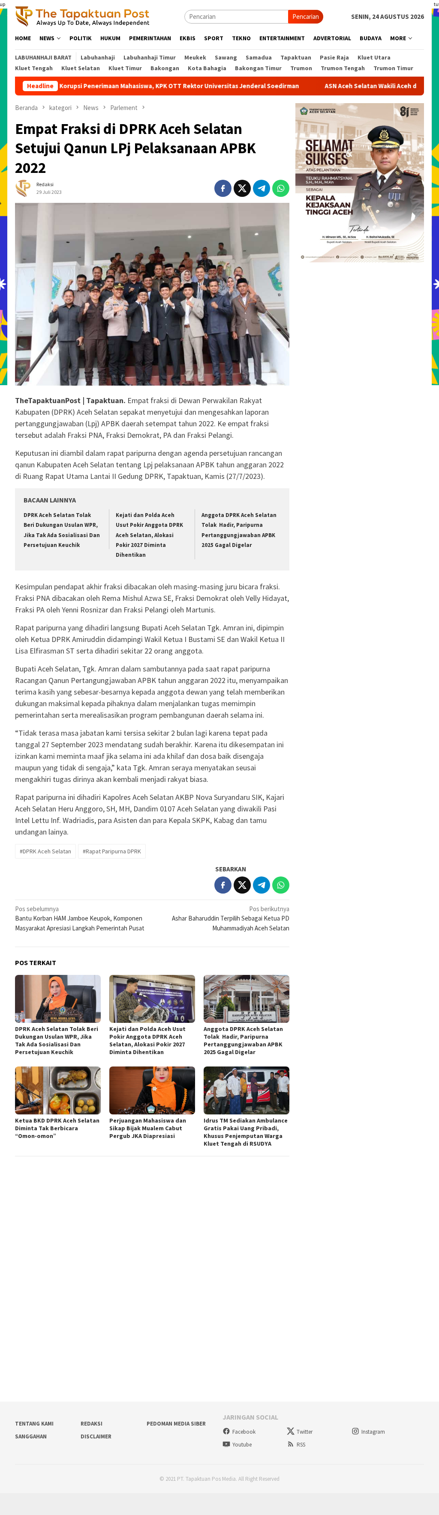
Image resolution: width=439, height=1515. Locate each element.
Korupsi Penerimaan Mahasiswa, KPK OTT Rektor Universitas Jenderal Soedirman (138, 86)
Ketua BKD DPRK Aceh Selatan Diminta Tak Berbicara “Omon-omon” (57, 1128)
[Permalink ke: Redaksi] (23, 188)
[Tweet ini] (242, 188)
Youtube (242, 1444)
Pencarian (305, 16)
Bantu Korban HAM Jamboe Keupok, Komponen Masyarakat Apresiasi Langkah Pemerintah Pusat (79, 918)
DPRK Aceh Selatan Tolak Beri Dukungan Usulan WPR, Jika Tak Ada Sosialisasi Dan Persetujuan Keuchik (56, 1040)
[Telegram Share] (261, 188)
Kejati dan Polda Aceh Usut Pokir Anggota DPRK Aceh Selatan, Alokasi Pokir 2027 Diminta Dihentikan (149, 535)
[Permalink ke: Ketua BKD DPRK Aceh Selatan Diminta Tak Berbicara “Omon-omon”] (58, 1090)
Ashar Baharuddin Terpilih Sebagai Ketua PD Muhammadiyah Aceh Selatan (230, 918)
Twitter (305, 1431)
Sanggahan (31, 1436)
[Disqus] (152, 1279)
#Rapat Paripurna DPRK (112, 851)
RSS (301, 1444)
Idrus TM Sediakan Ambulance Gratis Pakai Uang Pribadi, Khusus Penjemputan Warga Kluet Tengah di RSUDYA (246, 1132)
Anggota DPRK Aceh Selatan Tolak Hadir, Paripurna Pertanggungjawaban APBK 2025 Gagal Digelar (243, 1040)
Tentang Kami (34, 1423)
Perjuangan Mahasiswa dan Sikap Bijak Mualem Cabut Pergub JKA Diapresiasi (147, 1128)
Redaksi (91, 1423)
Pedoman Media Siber (176, 1423)
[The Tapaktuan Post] (82, 16)
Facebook (244, 1431)
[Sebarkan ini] (223, 188)
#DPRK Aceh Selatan (45, 851)
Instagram (373, 1431)
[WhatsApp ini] (280, 188)
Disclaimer (96, 1436)
